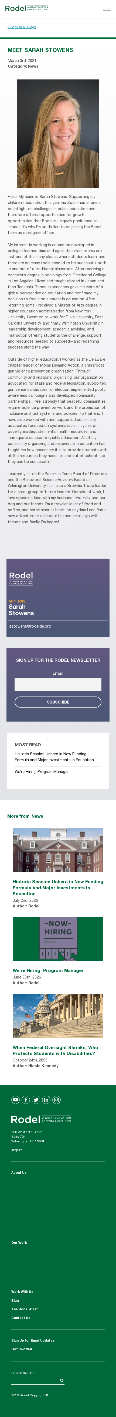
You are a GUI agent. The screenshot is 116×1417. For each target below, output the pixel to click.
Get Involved (21, 1349)
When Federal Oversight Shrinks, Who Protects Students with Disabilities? (55, 1050)
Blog (15, 1301)
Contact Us (20, 1318)
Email (58, 674)
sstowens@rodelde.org (30, 627)
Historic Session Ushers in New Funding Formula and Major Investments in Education (58, 887)
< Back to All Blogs (22, 27)
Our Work (19, 1243)
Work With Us (22, 1292)
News (33, 67)
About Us (18, 1173)
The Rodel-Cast (24, 1309)
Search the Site (23, 1373)
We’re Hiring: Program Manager (42, 772)
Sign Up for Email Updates (32, 1340)
